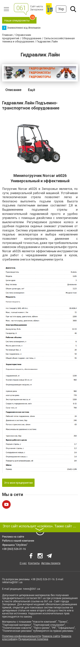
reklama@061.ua (12, 582)
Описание (13, 90)
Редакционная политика (33, 639)
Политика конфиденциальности (21, 636)
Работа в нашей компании (18, 540)
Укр (61, 9)
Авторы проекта (50, 563)
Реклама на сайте (13, 536)
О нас (23, 563)
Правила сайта (51, 636)
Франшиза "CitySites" (15, 544)
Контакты (34, 563)
